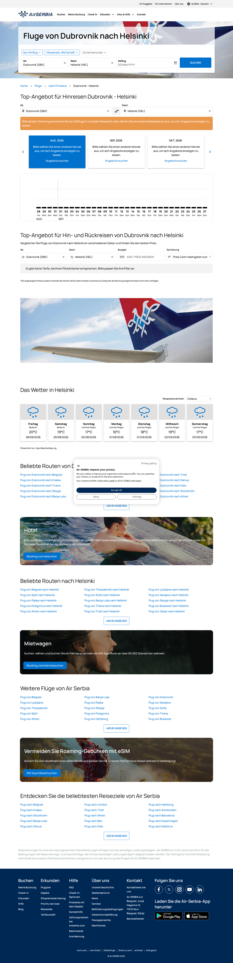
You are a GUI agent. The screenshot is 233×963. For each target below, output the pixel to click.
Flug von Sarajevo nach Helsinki (168, 595)
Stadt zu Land (124, 950)
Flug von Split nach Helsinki (37, 595)
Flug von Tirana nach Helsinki (102, 606)
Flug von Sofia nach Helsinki (102, 595)
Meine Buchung (76, 14)
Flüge (38, 86)
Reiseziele (46, 909)
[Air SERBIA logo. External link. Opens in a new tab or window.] (78, 466)
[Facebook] (159, 889)
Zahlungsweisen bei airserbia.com (78, 921)
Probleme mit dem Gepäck (76, 904)
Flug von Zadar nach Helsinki (167, 611)
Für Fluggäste (146, 3)
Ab (24, 60)
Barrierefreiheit (135, 918)
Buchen (61, 14)
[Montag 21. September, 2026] (171, 207)
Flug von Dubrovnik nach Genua (169, 480)
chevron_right (210, 152)
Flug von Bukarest (160, 719)
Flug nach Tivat (94, 810)
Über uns (179, 3)
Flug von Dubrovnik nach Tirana (40, 485)
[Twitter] (169, 889)
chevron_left (23, 152)
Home (24, 86)
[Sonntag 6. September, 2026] (88, 207)
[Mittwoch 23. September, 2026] (182, 207)
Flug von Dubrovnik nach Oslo (167, 485)
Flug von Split (29, 713)
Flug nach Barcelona (161, 815)
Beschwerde (76, 931)
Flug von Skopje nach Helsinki (167, 600)
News (95, 898)
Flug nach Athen (94, 815)
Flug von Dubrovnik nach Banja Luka (43, 496)
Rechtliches (99, 925)
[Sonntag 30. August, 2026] (49, 207)
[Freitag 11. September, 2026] (116, 207)
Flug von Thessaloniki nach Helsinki (106, 589)
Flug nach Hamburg (161, 804)
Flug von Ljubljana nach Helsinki (169, 589)
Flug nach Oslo (93, 826)
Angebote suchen (57, 161)
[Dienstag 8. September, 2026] (99, 207)
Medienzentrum (101, 892)
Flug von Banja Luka (96, 697)
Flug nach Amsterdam (162, 810)
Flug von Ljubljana (31, 702)
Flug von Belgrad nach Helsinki (39, 589)
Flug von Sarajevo (160, 702)
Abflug (122, 60)
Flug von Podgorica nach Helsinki (41, 606)
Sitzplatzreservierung (53, 898)
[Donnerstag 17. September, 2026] (149, 207)
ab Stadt (139, 950)
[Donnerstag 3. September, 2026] (72, 207)
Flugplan (46, 887)
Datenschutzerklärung (105, 914)
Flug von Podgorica (96, 713)
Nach (74, 60)
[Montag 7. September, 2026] (94, 207)
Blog (21, 909)
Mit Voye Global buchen (42, 773)
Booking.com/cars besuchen (45, 665)
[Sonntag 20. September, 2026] (166, 207)
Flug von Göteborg (96, 719)
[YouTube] (189, 889)
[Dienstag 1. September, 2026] (61, 207)
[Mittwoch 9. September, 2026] (105, 207)
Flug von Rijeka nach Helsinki (38, 600)
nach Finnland (57, 86)
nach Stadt (95, 950)
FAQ (71, 887)
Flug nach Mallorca (161, 826)
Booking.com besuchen (42, 556)
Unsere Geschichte (103, 887)
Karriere (96, 903)
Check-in (92, 14)
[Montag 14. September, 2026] (132, 207)
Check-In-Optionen (75, 894)
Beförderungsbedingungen (107, 909)
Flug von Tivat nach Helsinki (102, 611)
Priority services (50, 903)
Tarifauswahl (48, 914)
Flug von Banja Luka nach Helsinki (105, 600)
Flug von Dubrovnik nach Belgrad (41, 474)
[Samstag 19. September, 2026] (160, 207)
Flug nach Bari (93, 821)
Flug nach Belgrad (31, 804)
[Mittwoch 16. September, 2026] (144, 207)
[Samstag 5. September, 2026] (83, 207)
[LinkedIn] (200, 889)
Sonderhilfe (76, 911)
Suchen (195, 63)
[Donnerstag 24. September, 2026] (188, 207)
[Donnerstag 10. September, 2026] (110, 207)
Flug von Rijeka (93, 702)
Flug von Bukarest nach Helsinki (169, 606)
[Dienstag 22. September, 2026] (177, 207)
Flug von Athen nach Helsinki (38, 611)
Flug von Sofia (157, 708)
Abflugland (151, 950)
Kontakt (141, 14)
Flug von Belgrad (30, 697)
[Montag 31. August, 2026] (55, 207)
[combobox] (43, 65)
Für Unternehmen (163, 3)
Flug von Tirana (158, 713)
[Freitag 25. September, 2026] (194, 207)
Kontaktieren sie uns (136, 889)
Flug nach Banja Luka (33, 821)
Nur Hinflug (30, 52)
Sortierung (173, 249)
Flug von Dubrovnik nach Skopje (40, 491)
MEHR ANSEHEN (116, 506)
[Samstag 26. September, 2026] (199, 207)
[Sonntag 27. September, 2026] (205, 207)
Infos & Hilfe (126, 14)
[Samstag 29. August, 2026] (44, 207)
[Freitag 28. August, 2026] (38, 207)
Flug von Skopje (94, 708)
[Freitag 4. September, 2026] (77, 207)
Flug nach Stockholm (33, 815)
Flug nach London (95, 804)
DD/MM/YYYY (126, 65)
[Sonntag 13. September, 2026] (127, 207)
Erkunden (107, 14)
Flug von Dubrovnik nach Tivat (168, 474)
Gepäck (45, 892)
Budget (122, 249)
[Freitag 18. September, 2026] (155, 207)
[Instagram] (179, 889)
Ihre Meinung (76, 936)
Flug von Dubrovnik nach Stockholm (171, 491)
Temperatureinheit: (173, 398)
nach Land (81, 950)
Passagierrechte (101, 920)
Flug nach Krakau (31, 810)
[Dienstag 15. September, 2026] (138, 207)
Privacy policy (149, 463)
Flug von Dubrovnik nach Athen (168, 496)
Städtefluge (109, 950)
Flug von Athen (29, 719)
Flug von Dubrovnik (161, 697)
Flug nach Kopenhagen (163, 821)
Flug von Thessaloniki (34, 708)
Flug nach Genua (31, 826)
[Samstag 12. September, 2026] (121, 207)
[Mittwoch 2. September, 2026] (66, 207)
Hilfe (21, 903)
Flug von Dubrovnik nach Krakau (40, 480)
